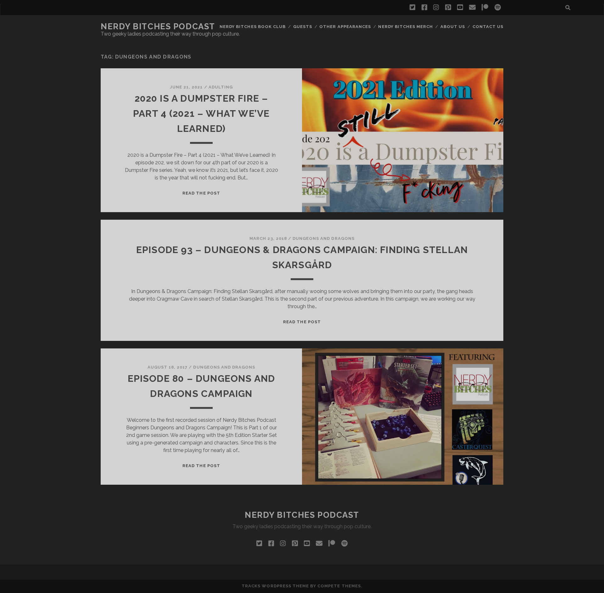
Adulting (221, 87)
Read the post (201, 193)
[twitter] (412, 7)
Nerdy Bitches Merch (405, 26)
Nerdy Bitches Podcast (158, 26)
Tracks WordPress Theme (275, 586)
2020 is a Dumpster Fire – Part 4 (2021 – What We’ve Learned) (201, 113)
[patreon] (485, 7)
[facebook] (424, 7)
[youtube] (460, 7)
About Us (452, 26)
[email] (472, 7)
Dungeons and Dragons (324, 238)
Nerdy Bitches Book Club (253, 26)
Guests (302, 26)
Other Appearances (345, 26)
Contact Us (488, 26)
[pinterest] (448, 7)
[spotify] (498, 7)
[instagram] (436, 7)
